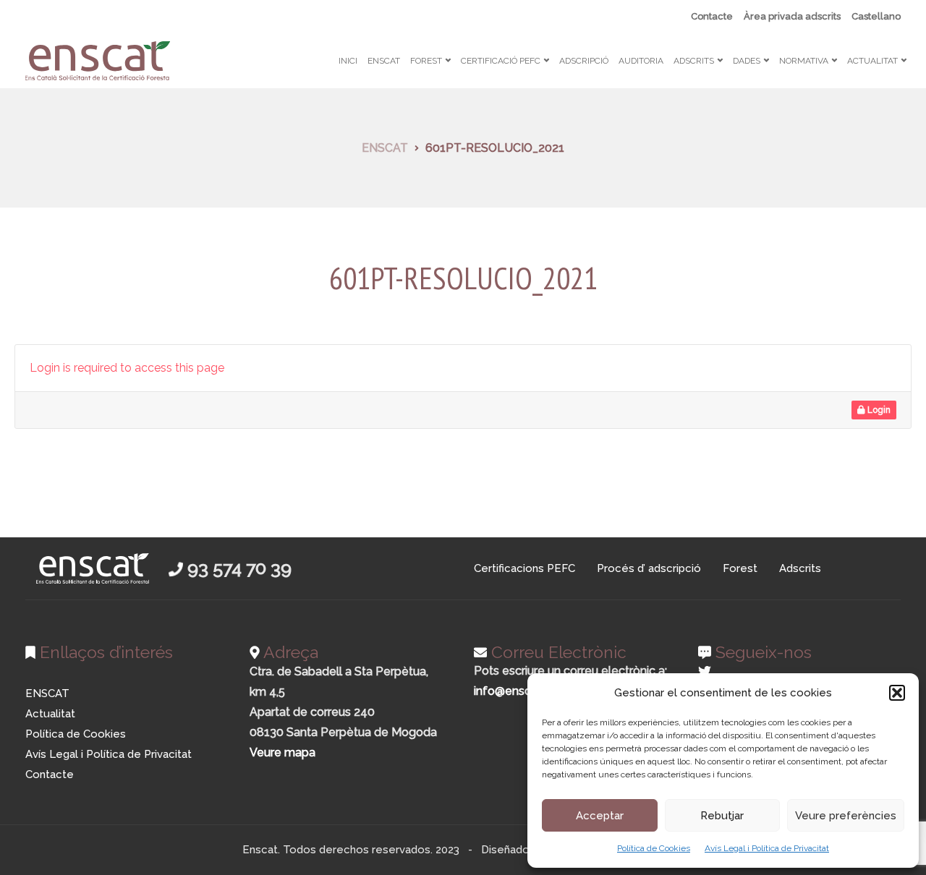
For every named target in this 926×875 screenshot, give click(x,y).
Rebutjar (722, 815)
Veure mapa (282, 752)
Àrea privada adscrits (792, 16)
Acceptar (600, 815)
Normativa (803, 61)
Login (878, 410)
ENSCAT (384, 61)
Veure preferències (845, 815)
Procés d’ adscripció (649, 568)
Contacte (712, 16)
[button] (897, 693)
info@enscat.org (518, 691)
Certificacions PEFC (524, 568)
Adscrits (694, 61)
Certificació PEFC (500, 61)
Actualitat (872, 61)
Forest (426, 61)
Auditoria (641, 61)
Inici (348, 61)
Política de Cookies (653, 848)
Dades (746, 61)
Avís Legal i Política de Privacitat (767, 848)
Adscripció (583, 61)
